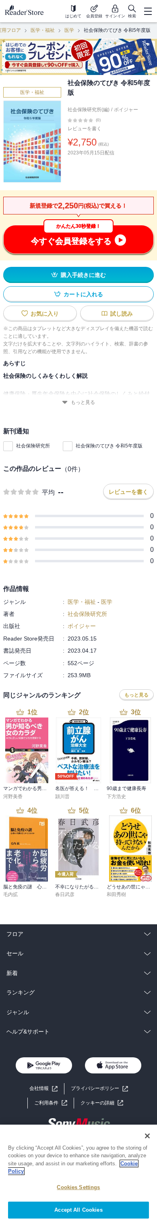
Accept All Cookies (78, 1210)
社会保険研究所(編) (88, 109)
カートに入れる (83, 294)
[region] (78, 1175)
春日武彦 (64, 894)
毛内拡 (10, 894)
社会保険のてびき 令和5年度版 (109, 446)
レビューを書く (84, 128)
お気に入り (45, 313)
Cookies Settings (78, 1187)
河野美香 (13, 796)
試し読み (121, 313)
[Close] (147, 1136)
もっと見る (83, 402)
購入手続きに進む (83, 275)
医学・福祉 (43, 30)
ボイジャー (126, 109)
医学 (69, 30)
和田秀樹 (116, 894)
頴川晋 (62, 796)
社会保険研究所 (33, 446)
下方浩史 (116, 796)
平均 (48, 492)
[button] (102, 1103)
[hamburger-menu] (147, 11)
